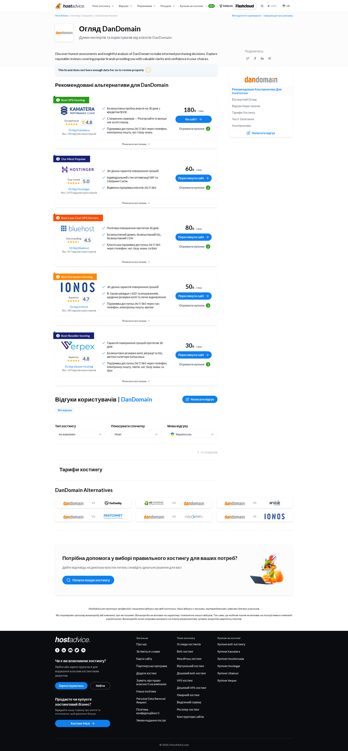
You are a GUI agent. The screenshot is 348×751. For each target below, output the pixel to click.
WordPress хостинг (189, 658)
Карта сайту (144, 658)
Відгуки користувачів (246, 106)
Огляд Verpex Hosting (79, 366)
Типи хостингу (101, 5)
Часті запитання (243, 119)
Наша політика (146, 691)
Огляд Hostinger (79, 189)
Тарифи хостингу (243, 112)
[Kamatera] (78, 110)
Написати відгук (202, 399)
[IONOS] (78, 287)
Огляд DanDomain (110, 28)
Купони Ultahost (228, 673)
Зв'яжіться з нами (148, 651)
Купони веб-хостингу (231, 644)
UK (288, 5)
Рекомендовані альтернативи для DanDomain (256, 91)
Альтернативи (241, 125)
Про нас (141, 644)
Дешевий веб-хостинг (191, 673)
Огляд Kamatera (79, 130)
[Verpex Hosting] (78, 346)
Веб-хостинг (185, 651)
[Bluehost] (78, 228)
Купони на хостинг (197, 5)
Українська (183, 434)
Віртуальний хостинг (190, 666)
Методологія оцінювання (246, 15)
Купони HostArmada (231, 658)
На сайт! (191, 119)
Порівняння (144, 5)
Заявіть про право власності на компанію (151, 682)
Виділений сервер (189, 702)
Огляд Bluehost (79, 248)
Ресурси (166, 5)
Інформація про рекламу (278, 15)
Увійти (100, 685)
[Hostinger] (78, 169)
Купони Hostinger (229, 666)
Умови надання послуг (151, 720)
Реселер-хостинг (188, 709)
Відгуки (124, 5)
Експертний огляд (244, 99)
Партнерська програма (151, 666)
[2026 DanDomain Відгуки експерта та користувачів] (248, 58)
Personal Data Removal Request (150, 700)
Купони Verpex (227, 680)
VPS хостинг (185, 680)
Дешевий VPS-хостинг (191, 687)
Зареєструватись (71, 685)
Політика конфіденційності (148, 711)
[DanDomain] (64, 33)
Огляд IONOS (79, 307)
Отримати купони (194, 128)
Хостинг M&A (80, 723)
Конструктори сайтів (190, 716)
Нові (118, 434)
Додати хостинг (146, 673)
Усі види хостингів (189, 644)
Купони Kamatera (229, 651)
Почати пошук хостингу (91, 580)
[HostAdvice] (70, 6)
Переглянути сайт (191, 178)
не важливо (67, 434)
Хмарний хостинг (188, 695)
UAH (272, 5)
